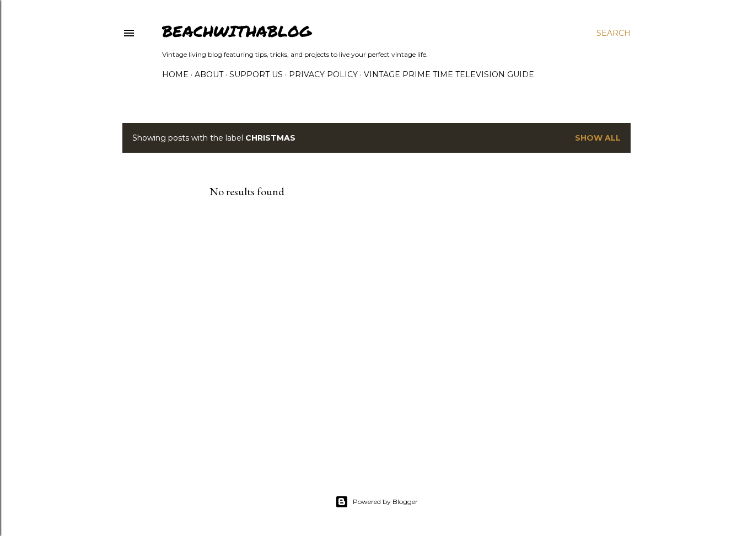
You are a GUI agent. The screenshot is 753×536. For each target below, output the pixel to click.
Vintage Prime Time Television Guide (449, 74)
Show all (598, 138)
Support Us (256, 74)
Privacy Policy (323, 74)
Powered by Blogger (385, 501)
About (209, 74)
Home (175, 74)
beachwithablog (236, 31)
